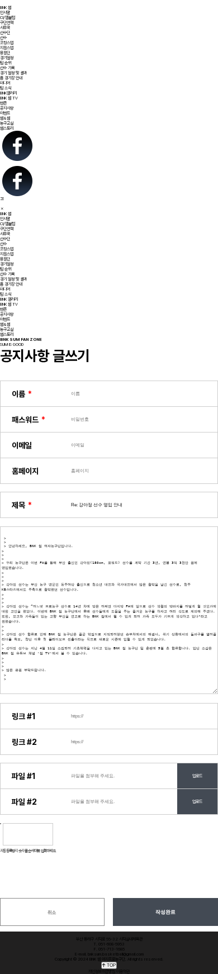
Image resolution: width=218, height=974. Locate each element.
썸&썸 (5, 118)
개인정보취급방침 (101, 971)
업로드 (197, 775)
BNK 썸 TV (9, 98)
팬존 (3, 103)
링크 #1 (24, 716)
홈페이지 (25, 471)
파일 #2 (24, 801)
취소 (52, 912)
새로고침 (89, 834)
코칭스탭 (6, 42)
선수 (3, 37)
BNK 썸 (5, 7)
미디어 (5, 82)
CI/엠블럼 (7, 17)
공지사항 (6, 108)
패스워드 (25, 419)
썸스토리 (6, 128)
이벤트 (5, 113)
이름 (18, 393)
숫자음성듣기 (65, 834)
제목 (18, 505)
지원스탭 (6, 47)
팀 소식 (5, 88)
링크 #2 (24, 742)
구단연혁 (6, 22)
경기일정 (6, 57)
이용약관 (123, 971)
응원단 (5, 52)
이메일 (22, 445)
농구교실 (6, 123)
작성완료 (165, 912)
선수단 (5, 32)
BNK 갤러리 (9, 299)
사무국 (5, 27)
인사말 (5, 12)
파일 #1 (24, 776)
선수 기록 (7, 67)
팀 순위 (5, 62)
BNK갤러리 (8, 93)
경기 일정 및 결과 (13, 72)
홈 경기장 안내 (11, 77)
